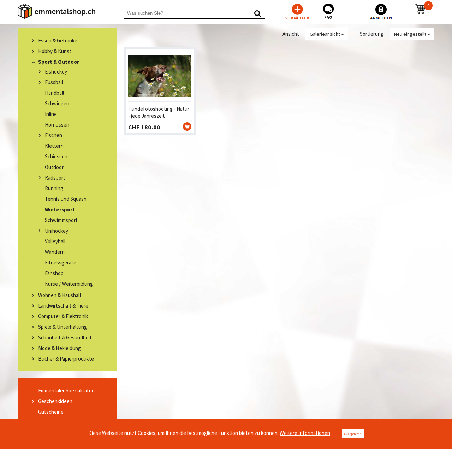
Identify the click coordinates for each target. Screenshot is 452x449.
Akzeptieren (353, 434)
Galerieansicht (325, 34)
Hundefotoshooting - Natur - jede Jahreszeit (158, 112)
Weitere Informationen (305, 433)
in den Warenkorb (187, 126)
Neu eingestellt (410, 34)
